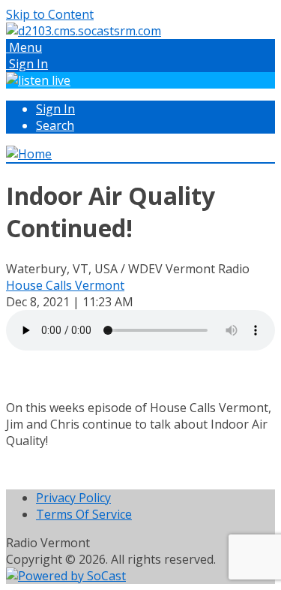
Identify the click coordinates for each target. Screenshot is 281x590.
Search (55, 125)
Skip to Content (50, 14)
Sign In (55, 109)
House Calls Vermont (65, 285)
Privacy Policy (73, 497)
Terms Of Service (84, 514)
